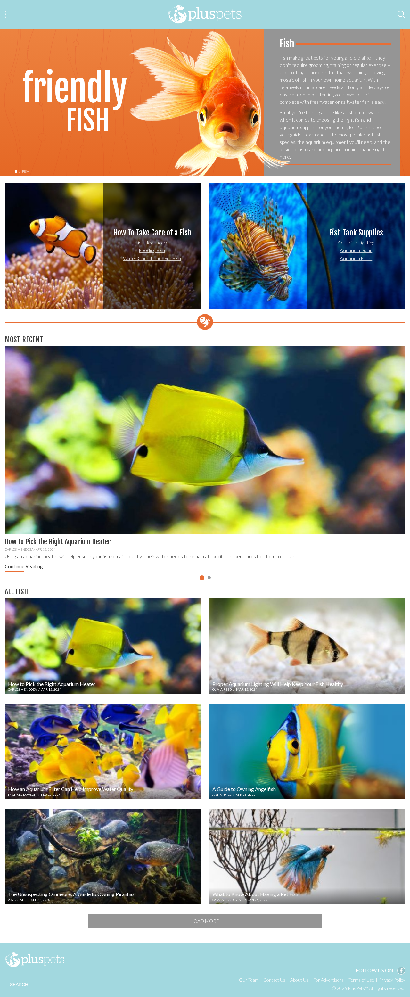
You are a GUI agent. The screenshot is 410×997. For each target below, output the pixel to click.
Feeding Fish (152, 250)
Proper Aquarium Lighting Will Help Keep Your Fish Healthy (277, 684)
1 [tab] (202, 577)
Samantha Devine (227, 900)
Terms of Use (361, 980)
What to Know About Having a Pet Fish (255, 894)
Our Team (248, 980)
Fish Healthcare (151, 242)
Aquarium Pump (356, 250)
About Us (299, 980)
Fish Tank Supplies (356, 232)
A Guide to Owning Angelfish (244, 789)
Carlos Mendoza (19, 549)
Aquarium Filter (356, 258)
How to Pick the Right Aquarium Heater (58, 541)
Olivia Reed (222, 689)
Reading (24, 566)
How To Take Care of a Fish (152, 232)
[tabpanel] (205, 460)
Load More (205, 921)
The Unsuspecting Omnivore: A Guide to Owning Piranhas (71, 894)
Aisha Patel (221, 794)
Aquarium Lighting (356, 242)
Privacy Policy (392, 980)
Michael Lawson (22, 794)
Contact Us (274, 980)
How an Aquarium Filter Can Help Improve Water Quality (70, 789)
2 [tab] (209, 577)
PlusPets (35, 959)
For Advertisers (328, 980)
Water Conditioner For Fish (152, 258)
